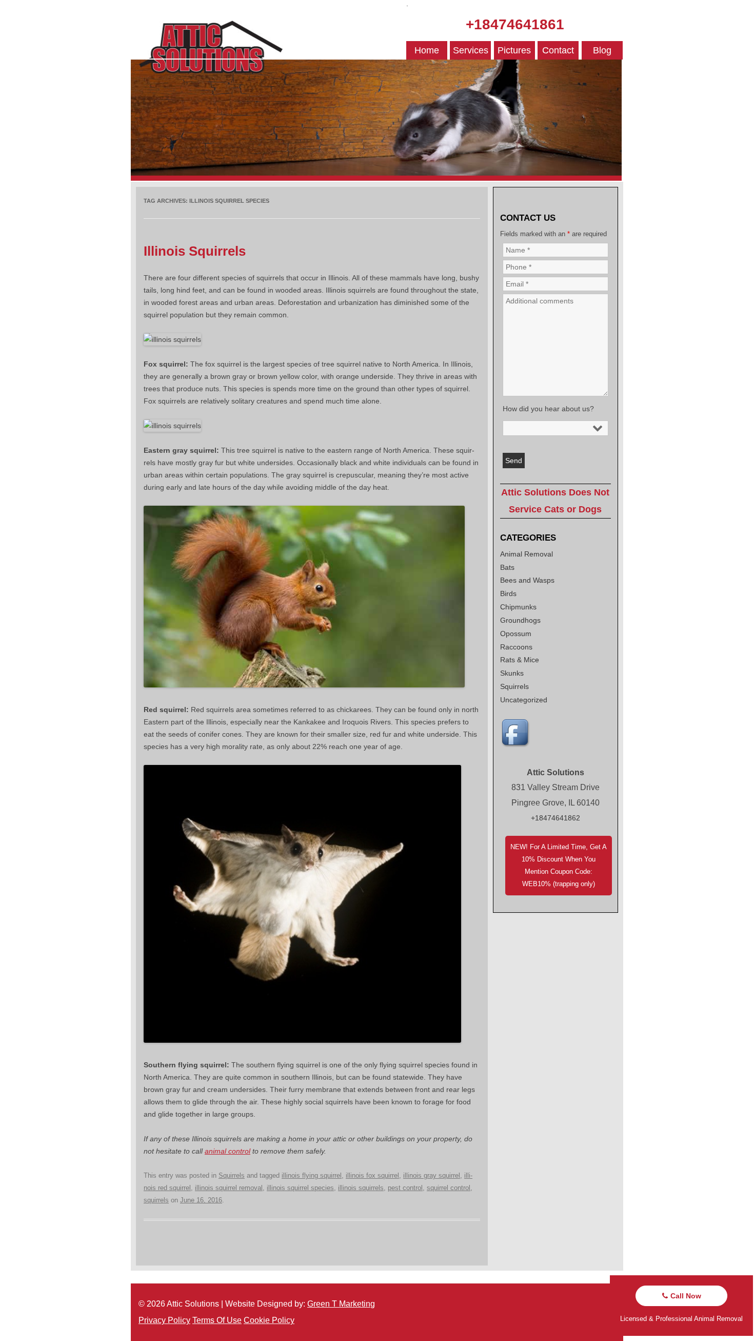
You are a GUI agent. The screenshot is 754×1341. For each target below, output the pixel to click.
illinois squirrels (361, 1188)
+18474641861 (515, 24)
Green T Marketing (341, 1303)
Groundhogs (520, 620)
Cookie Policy (269, 1320)
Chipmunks (518, 607)
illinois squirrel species (300, 1188)
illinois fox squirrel (372, 1175)
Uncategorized (523, 700)
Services (470, 50)
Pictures (514, 50)
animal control (227, 1151)
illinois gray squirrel (431, 1175)
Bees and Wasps (527, 580)
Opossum (515, 633)
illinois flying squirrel (312, 1175)
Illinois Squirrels (195, 251)
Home (426, 50)
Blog (602, 50)
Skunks (512, 673)
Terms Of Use (217, 1320)
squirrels (156, 1200)
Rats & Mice (519, 660)
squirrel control (448, 1188)
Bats (507, 567)
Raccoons (516, 647)
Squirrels (232, 1175)
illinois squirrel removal (229, 1188)
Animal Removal (526, 554)
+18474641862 (555, 818)
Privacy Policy (164, 1320)
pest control (405, 1188)
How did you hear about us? (548, 409)
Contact (558, 50)
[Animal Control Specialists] (376, 178)
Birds (508, 593)
